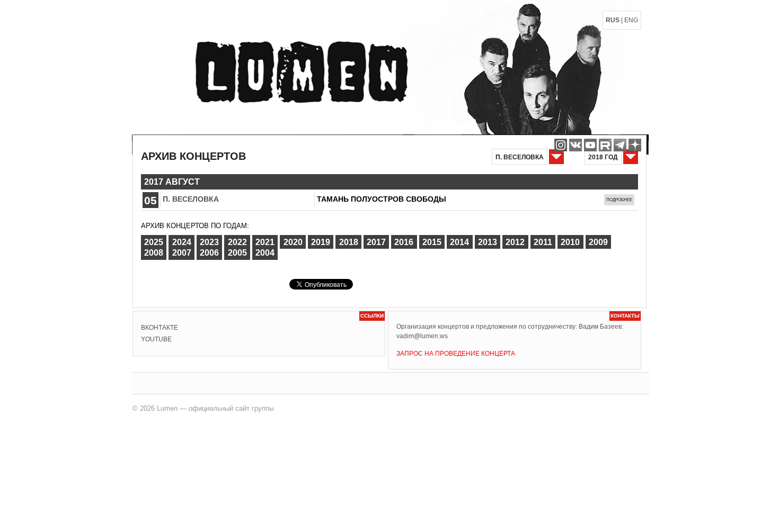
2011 (543, 242)
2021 (265, 242)
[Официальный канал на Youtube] (590, 145)
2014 (459, 242)
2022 (237, 242)
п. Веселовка (191, 199)
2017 (376, 242)
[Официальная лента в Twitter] (605, 145)
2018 (348, 242)
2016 (403, 242)
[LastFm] (620, 145)
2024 (181, 242)
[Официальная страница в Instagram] (560, 145)
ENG (631, 20)
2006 (209, 252)
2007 (181, 252)
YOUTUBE (156, 339)
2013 (487, 242)
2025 (153, 242)
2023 (209, 242)
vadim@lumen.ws (422, 336)
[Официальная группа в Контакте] (575, 145)
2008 (153, 252)
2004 (265, 252)
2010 (570, 242)
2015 (431, 242)
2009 (598, 242)
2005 (237, 252)
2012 (515, 242)
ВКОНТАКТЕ (159, 327)
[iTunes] (634, 145)
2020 (293, 242)
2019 (320, 242)
